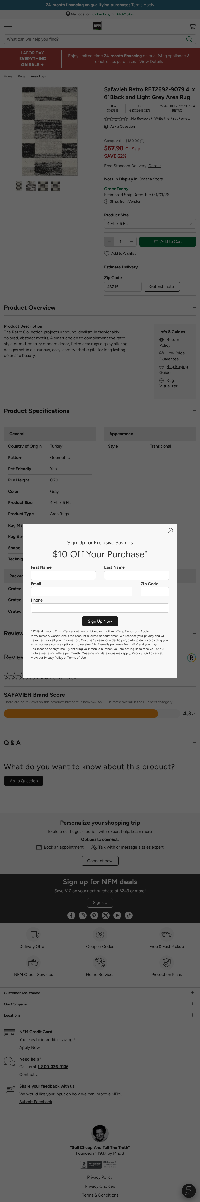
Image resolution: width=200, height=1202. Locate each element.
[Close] (170, 530)
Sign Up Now (100, 621)
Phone (37, 600)
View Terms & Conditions (49, 636)
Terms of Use (76, 658)
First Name (41, 567)
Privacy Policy (53, 658)
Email (36, 584)
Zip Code (149, 584)
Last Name (114, 567)
